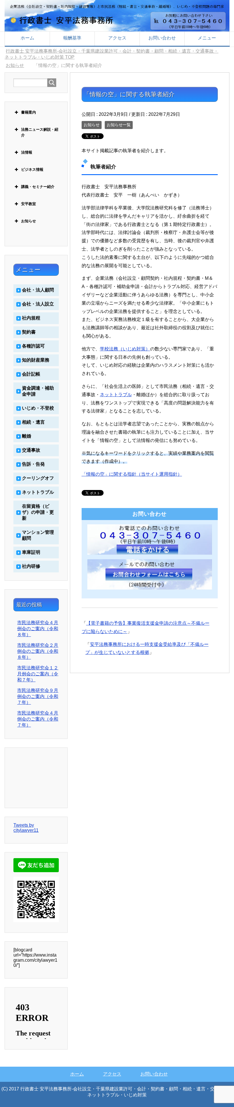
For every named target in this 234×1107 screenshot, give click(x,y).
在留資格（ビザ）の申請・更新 (38, 512)
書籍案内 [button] (28, 112)
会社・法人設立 (38, 303)
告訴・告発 (33, 464)
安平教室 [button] (28, 204)
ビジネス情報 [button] (32, 169)
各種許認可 (33, 346)
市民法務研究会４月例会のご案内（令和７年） (37, 719)
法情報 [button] (26, 152)
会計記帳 (31, 374)
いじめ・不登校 (38, 408)
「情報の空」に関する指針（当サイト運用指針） (132, 474)
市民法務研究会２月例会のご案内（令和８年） (37, 651)
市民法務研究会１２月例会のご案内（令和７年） (37, 673)
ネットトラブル (116, 394)
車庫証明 (31, 552)
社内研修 (31, 566)
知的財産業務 (35, 360)
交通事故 (31, 450)
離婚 (26, 436)
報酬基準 (72, 37)
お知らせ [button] (28, 221)
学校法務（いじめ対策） (125, 348)
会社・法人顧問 (38, 289)
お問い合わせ (162, 37)
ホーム (27, 37)
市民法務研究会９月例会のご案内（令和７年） (37, 696)
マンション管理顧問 (38, 535)
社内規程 (31, 318)
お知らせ (92, 124)
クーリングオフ (38, 478)
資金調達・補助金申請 (38, 391)
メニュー (207, 37)
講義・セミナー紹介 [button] (38, 186)
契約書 (29, 332)
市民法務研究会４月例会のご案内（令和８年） (37, 628)
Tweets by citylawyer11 (26, 828)
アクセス (117, 37)
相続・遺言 (33, 422)
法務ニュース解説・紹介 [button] (39, 132)
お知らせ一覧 (119, 124)
